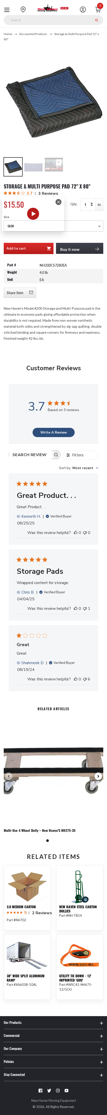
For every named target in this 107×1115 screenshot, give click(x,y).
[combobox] (78, 468)
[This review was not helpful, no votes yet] (85, 532)
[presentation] (8, 776)
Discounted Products (33, 34)
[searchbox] (30, 454)
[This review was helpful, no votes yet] (75, 532)
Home (8, 34)
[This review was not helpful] (85, 679)
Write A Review (53, 432)
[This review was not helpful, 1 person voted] (85, 608)
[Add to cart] (43, 1014)
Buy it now (70, 249)
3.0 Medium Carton (21, 906)
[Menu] (8, 9)
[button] (48, 840)
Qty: (73, 204)
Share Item (15, 293)
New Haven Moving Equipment (53, 1100)
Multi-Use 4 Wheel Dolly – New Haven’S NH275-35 (39, 831)
